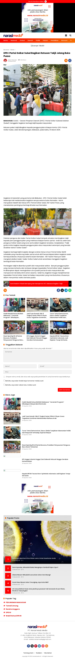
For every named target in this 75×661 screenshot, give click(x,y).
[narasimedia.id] (13, 35)
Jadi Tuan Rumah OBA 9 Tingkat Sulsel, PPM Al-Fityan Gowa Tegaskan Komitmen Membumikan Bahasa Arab (37, 316)
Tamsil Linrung (12, 606)
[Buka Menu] (66, 35)
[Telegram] (66, 290)
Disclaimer (48, 653)
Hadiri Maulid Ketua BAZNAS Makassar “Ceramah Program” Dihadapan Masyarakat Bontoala (13, 316)
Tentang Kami (28, 653)
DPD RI (8, 612)
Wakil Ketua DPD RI (13, 616)
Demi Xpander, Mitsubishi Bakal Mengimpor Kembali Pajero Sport (35, 567)
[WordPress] (39, 646)
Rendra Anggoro (13, 609)
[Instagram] (43, 646)
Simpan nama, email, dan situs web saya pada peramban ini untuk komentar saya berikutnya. (38, 377)
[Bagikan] (69, 60)
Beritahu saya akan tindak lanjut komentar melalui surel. (24, 381)
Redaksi (39, 653)
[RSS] (46, 646)
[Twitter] (62, 290)
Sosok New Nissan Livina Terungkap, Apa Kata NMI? (30, 582)
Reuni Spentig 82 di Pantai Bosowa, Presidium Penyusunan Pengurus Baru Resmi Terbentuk (13, 338)
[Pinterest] (35, 646)
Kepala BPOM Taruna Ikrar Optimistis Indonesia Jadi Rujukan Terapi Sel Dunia (59, 338)
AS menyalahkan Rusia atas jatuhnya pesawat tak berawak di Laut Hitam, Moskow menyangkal (38, 590)
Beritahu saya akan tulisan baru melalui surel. (20, 385)
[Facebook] (58, 290)
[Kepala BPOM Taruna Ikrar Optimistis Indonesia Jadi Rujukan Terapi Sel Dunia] (60, 327)
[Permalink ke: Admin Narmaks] (6, 60)
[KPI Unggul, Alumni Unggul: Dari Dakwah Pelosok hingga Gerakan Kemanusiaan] (37, 327)
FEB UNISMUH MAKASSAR (16, 602)
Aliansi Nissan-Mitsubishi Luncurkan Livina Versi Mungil (31, 575)
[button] (70, 35)
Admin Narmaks (12, 60)
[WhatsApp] (69, 290)
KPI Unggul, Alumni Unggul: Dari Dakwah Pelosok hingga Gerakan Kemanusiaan (37, 338)
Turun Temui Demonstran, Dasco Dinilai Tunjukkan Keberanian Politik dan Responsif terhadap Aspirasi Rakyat (60, 316)
